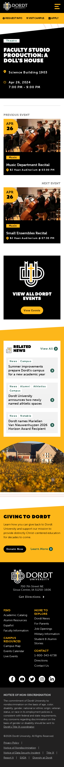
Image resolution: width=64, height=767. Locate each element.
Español (9, 625)
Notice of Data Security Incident (22, 752)
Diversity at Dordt (42, 757)
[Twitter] (32, 679)
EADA (23, 757)
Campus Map (12, 646)
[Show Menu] (57, 6)
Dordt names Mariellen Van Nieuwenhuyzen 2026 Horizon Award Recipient (27, 425)
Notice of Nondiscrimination (20, 747)
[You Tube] (22, 679)
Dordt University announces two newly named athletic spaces (25, 399)
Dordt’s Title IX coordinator (19, 726)
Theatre (11, 40)
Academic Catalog (15, 615)
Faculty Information (16, 630)
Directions (41, 660)
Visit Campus (36, 18)
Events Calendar (14, 651)
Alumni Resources (15, 620)
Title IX (50, 752)
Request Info (13, 18)
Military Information (47, 634)
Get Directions (30, 596)
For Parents (41, 623)
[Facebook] (12, 679)
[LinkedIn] (52, 679)
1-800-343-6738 (45, 655)
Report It (9, 757)
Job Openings (43, 628)
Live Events (11, 656)
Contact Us (41, 665)
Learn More (39, 549)
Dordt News (42, 618)
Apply (54, 18)
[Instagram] (42, 679)
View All (46, 348)
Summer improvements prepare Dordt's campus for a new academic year (26, 370)
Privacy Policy (11, 742)
